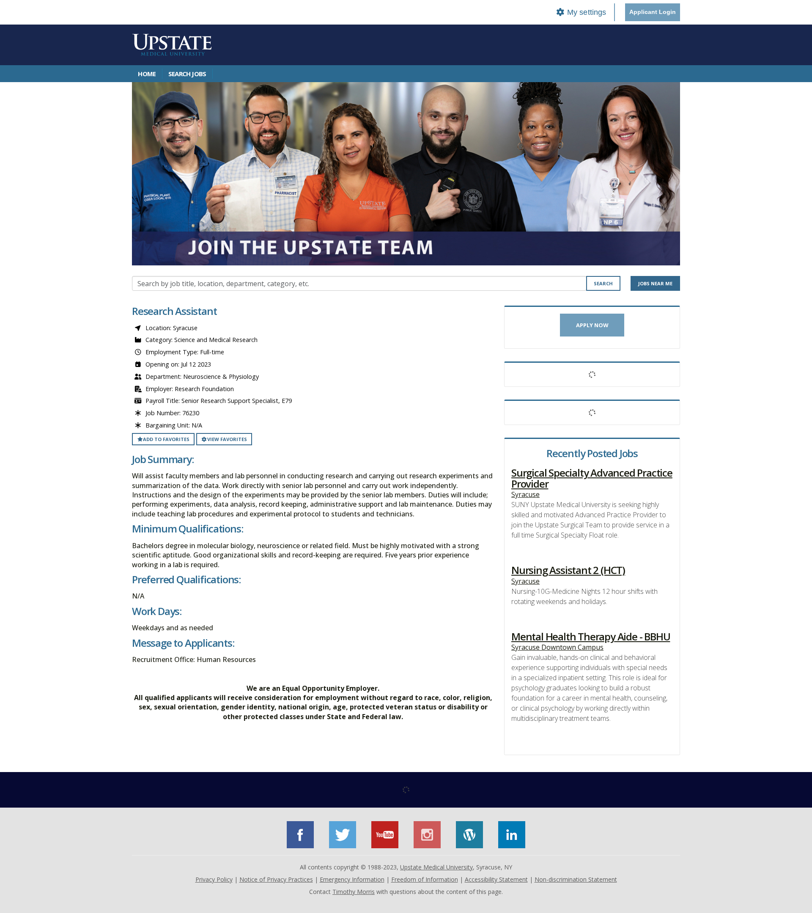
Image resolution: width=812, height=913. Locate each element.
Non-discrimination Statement (576, 879)
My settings (585, 12)
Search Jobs (187, 73)
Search (603, 283)
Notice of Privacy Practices (276, 879)
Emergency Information (352, 879)
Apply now (592, 325)
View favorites (227, 439)
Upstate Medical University (436, 867)
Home (147, 73)
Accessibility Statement (496, 879)
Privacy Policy (214, 879)
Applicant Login (652, 11)
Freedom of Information (424, 879)
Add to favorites (166, 439)
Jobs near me (655, 283)
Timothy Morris (353, 892)
